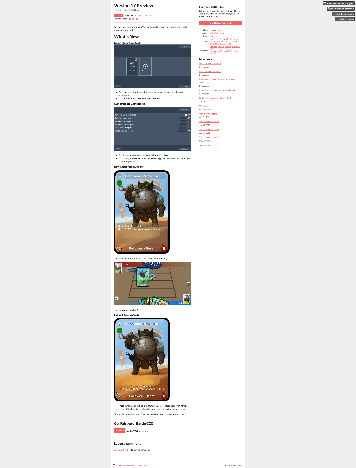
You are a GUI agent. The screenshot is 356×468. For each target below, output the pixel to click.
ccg (211, 39)
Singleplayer (215, 41)
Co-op (216, 39)
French (233, 49)
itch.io (118, 465)
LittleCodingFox (144, 15)
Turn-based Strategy (218, 43)
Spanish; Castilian (232, 46)
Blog (241, 465)
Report (146, 465)
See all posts (204, 145)
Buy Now (119, 430)
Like (120, 15)
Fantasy (223, 39)
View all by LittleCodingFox (132, 465)
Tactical (224, 41)
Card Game (215, 36)
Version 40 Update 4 (209, 121)
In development (216, 30)
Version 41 (204, 106)
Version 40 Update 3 (209, 129)
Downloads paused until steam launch (217, 90)
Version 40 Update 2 (209, 137)
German (213, 46)
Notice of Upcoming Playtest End (215, 98)
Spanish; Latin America (220, 49)
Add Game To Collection (222, 23)
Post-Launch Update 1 (210, 71)
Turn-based (233, 41)
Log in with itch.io (122, 449)
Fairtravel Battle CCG (123, 10)
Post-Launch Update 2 (210, 63)
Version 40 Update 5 (209, 113)
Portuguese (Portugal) (219, 51)
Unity (230, 43)
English (221, 46)
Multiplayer (232, 39)
